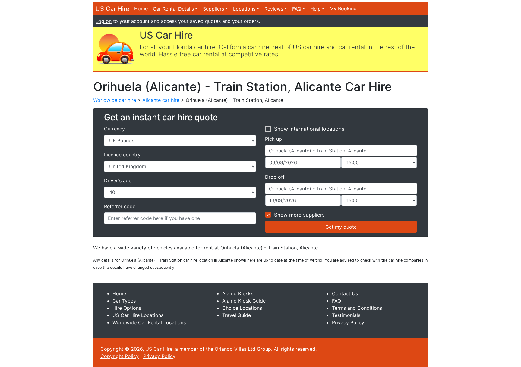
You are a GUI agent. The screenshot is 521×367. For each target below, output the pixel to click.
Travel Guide (236, 315)
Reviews (273, 9)
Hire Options (126, 308)
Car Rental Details (173, 9)
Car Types (124, 301)
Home (141, 8)
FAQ (296, 9)
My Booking (343, 8)
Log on (104, 21)
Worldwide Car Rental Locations (149, 322)
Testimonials (346, 315)
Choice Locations (242, 308)
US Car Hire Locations (137, 315)
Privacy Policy (348, 322)
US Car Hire (112, 8)
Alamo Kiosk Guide (244, 301)
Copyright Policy (119, 356)
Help (315, 9)
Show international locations (309, 129)
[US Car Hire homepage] (115, 48)
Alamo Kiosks (237, 293)
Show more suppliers (299, 215)
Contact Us (345, 293)
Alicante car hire (160, 100)
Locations (244, 9)
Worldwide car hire (114, 100)
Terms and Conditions (357, 308)
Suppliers (213, 9)
